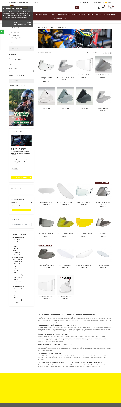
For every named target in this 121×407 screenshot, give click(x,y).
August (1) (16, 268)
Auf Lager (15, 32)
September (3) (18, 266)
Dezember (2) (18, 259)
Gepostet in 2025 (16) (18, 257)
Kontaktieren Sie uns (40, 388)
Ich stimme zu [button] (18, 22)
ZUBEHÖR (99, 14)
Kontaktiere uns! (23, 2)
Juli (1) (15, 284)
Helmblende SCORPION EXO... (65, 234)
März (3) (16, 250)
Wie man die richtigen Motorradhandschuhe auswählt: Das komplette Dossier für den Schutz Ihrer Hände (20, 151)
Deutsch (109, 2)
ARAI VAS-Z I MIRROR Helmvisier (103, 75)
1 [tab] (32, 107)
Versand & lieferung (58, 388)
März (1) (16, 279)
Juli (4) (16, 242)
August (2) (17, 240)
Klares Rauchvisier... (103, 108)
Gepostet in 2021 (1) (17, 282)
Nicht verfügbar (16, 38)
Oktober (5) (17, 264)
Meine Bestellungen (75, 384)
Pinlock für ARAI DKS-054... (65, 296)
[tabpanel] (21, 107)
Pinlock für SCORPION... (84, 171)
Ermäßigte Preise (16, 59)
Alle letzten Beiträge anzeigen (21, 177)
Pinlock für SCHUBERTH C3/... (84, 265)
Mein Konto (73, 381)
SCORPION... (103, 234)
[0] (103, 7)
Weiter (108, 309)
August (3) (17, 291)
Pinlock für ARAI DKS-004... (46, 296)
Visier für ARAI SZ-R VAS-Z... (65, 106)
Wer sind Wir (34, 2)
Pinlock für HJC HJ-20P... (84, 202)
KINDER (53, 14)
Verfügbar (15, 35)
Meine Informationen (75, 389)
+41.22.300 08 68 (15, 396)
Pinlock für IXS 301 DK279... (84, 75)
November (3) (18, 261)
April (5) (16, 297)
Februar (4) (17, 252)
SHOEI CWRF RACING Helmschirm (46, 78)
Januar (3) (17, 255)
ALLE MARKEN (58, 18)
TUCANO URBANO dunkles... (65, 137)
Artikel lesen (14, 168)
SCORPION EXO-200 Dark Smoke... (103, 203)
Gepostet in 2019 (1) (17, 300)
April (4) (16, 248)
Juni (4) (16, 295)
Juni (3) (16, 244)
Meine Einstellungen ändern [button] (22, 25)
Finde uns (13, 2)
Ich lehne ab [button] (27, 22)
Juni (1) (16, 270)
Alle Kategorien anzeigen (21, 210)
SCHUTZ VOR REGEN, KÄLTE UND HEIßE (82, 14)
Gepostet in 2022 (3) (17, 275)
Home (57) (15, 202)
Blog (66, 18)
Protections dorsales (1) (18, 206)
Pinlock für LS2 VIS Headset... (65, 202)
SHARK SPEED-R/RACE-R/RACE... (46, 265)
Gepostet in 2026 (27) (18, 237)
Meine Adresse (74, 386)
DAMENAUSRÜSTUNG (42, 14)
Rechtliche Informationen (59, 381)
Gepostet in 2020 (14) (18, 286)
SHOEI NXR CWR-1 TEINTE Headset (103, 140)
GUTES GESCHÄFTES (110, 14)
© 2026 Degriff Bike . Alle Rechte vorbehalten (21, 405)
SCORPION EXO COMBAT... (46, 234)
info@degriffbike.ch (99, 2)
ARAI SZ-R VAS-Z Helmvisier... (46, 106)
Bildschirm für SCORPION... (84, 140)
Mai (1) (15, 272)
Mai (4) (16, 246)
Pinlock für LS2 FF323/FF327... (65, 171)
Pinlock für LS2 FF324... (46, 202)
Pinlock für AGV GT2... (103, 265)
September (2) (18, 277)
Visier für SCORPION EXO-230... (65, 77)
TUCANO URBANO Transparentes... (46, 138)
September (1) (18, 289)
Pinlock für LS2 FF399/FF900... (46, 171)
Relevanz (97, 53)
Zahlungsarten (39, 381)
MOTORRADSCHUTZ (64, 14)
